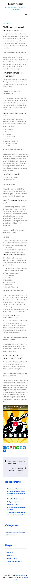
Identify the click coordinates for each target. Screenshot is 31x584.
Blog (6, 532)
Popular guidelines (7, 23)
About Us (10, 552)
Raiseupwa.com (15, 4)
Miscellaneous (19, 532)
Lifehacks (14, 532)
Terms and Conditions (14, 561)
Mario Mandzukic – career (15, 499)
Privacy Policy (12, 558)
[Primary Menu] (26, 14)
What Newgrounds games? (13, 27)
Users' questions (13, 534)
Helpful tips (9, 532)
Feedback (10, 555)
